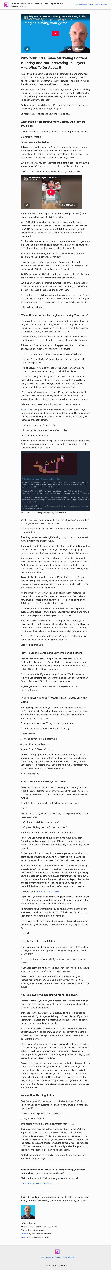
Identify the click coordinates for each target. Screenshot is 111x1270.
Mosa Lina (26, 409)
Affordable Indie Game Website (36, 1183)
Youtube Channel (81, 5)
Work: (23, 1237)
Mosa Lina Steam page (48, 891)
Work (91, 5)
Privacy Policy (68, 1257)
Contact (104, 5)
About (97, 5)
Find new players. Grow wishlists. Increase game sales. (37, 3)
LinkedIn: (25, 1234)
